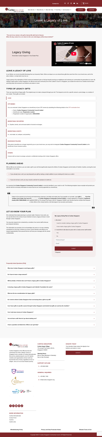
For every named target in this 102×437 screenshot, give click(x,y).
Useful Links (12, 421)
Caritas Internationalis (15, 415)
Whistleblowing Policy (16, 429)
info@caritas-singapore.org (47, 379)
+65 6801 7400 (44, 376)
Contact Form (12, 417)
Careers (11, 419)
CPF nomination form (74, 107)
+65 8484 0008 (44, 366)
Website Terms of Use (85, 429)
